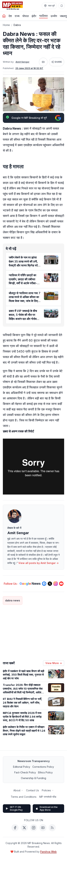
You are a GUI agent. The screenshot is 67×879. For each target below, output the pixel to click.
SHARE (58, 62)
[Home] (4, 16)
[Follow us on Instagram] (55, 584)
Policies (46, 790)
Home (6, 24)
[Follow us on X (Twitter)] (50, 584)
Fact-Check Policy (25, 772)
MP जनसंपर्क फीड (47, 796)
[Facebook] (15, 827)
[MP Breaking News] (12, 5)
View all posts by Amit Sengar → (38, 562)
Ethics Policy (45, 772)
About (16, 790)
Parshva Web (48, 851)
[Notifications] (61, 5)
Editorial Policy (21, 766)
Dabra (17, 24)
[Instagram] (33, 827)
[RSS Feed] (52, 827)
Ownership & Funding (33, 778)
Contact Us (32, 790)
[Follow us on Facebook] (44, 584)
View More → (53, 663)
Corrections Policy (43, 766)
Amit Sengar (22, 62)
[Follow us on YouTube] (61, 584)
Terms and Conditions (23, 796)
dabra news (12, 600)
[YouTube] (42, 827)
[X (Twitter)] (24, 827)
